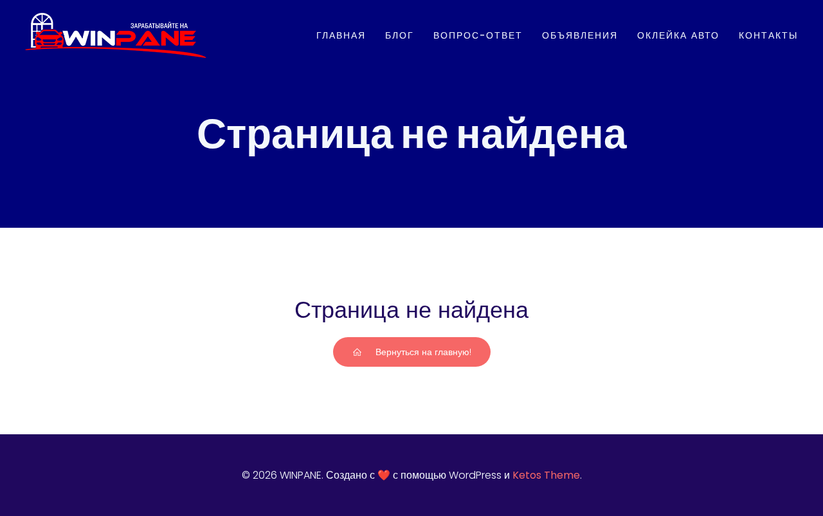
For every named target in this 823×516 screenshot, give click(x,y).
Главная (341, 35)
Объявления (580, 35)
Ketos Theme (546, 475)
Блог (399, 35)
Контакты (768, 35)
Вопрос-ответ (478, 35)
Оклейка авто (678, 35)
